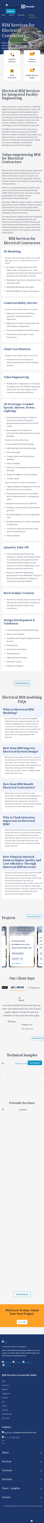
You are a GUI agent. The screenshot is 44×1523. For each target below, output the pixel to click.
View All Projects (34, 916)
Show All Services (22, 683)
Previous (6, 947)
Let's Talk (22, 1322)
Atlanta (5, 1389)
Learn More (15, 963)
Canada (5, 1410)
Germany (5, 1385)
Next (38, 947)
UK (3, 1401)
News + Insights (22, 1488)
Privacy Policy (30, 1506)
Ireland (5, 1397)
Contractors (21, 15)
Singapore (6, 1393)
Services (22, 1461)
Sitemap (39, 1506)
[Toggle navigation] (12, 6)
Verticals (11, 15)
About (22, 1452)
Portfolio (22, 1479)
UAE (3, 1381)
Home (3, 15)
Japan (4, 1406)
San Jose (5, 1418)
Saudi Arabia (7, 1414)
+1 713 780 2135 (13, 1437)
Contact (10, 11)
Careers (22, 1497)
